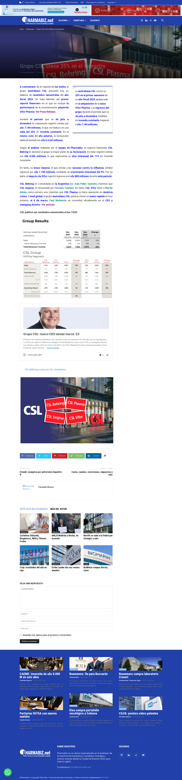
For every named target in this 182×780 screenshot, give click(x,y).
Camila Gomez (25, 720)
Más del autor (58, 509)
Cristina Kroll (74, 677)
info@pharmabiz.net (81, 767)
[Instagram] (142, 20)
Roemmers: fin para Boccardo (88, 674)
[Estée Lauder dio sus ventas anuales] (66, 555)
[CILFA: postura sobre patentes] (140, 703)
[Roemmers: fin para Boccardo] (91, 664)
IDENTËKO (105, 777)
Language (110, 2)
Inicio (22, 29)
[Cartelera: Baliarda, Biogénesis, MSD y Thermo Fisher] (34, 523)
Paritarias (24, 709)
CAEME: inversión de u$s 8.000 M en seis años (40, 675)
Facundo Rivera (28, 72)
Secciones (62, 20)
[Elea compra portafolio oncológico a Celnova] (91, 700)
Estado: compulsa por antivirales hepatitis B (41, 473)
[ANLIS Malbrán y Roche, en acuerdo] (66, 523)
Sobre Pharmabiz (72, 2)
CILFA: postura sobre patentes (138, 713)
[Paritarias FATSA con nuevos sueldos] (41, 703)
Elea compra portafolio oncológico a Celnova (84, 711)
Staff (82, 2)
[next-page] (25, 576)
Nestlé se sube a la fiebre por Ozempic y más (98, 537)
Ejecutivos (73, 669)
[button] (162, 20)
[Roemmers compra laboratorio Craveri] (140, 664)
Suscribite (95, 20)
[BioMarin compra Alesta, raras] (98, 555)
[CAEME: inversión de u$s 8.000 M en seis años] (41, 664)
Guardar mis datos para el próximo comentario (47, 635)
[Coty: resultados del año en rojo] (34, 555)
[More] (105, 455)
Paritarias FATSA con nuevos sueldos (38, 715)
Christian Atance (26, 680)
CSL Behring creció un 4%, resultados (45, 369)
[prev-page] (21, 576)
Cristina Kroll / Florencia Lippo (130, 680)
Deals (86, 564)
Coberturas (78, 20)
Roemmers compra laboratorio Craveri (138, 675)
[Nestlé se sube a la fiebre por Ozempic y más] (98, 523)
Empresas (30, 29)
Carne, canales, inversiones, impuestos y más (92, 473)
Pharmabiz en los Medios (95, 2)
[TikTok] (151, 20)
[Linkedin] (146, 20)
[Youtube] (155, 20)
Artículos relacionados (34, 509)
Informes (123, 669)
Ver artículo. (48, 204)
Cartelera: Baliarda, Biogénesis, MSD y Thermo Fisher (33, 538)
